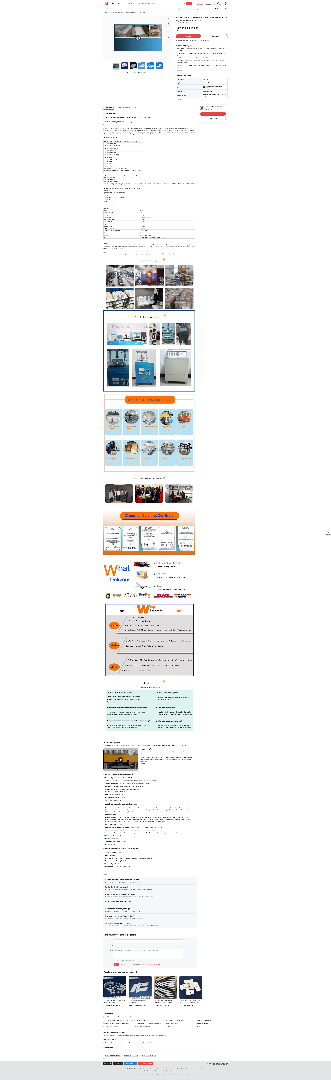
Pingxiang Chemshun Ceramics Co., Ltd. (190, 20)
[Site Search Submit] (189, 3)
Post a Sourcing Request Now (151, 964)
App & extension (206, 9)
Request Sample (204, 40)
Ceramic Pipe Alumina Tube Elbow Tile (144, 808)
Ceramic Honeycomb (202, 1023)
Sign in (226, 4)
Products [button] (131, 3)
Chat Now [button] (216, 36)
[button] (184, 3)
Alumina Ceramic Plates (176, 1051)
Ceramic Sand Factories (127, 1051)
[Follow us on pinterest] (224, 1063)
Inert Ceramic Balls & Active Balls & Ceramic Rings (147, 1023)
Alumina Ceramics (141, 12)
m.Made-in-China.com (169, 1070)
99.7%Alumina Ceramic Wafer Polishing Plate (118, 812)
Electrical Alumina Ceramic (131, 1055)
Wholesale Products (165, 1068)
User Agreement (175, 1074)
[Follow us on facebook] (214, 1063)
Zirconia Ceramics (170, 1027)
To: (112, 945)
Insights (202, 1068)
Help (197, 9)
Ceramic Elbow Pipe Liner (141, 1020)
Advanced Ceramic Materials (131, 1043)
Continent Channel (185, 1068)
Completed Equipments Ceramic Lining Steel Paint (141, 810)
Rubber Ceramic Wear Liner (204, 1020)
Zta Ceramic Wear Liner (120, 810)
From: (111, 941)
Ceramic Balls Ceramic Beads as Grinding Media (116, 1023)
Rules (226, 9)
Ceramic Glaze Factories (143, 1051)
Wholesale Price (175, 1068)
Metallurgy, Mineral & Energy (116, 12)
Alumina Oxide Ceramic (192, 1051)
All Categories (109, 9)
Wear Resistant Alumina (149, 1043)
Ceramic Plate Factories (111, 1051)
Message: (110, 950)
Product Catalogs (128, 1017)
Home (105, 12)
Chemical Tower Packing (172, 1023)
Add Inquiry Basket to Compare (138, 73)
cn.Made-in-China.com (182, 1070)
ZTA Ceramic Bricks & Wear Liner (174, 1020)
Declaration (183, 1074)
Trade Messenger (130, 1063)
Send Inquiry (188, 36)
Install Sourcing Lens (146, 1063)
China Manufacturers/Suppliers (151, 1068)
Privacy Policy (192, 1074)
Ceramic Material (130, 12)
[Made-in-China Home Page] (112, 3)
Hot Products (130, 1068)
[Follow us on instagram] (219, 1063)
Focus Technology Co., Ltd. (153, 1074)
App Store (107, 1063)
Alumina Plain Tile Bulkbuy (149, 1055)
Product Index (195, 1068)
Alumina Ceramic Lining (162, 808)
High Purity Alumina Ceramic (112, 1043)
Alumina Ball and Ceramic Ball (180, 810)
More (104, 1058)
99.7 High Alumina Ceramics (111, 1027)
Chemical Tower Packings (139, 812)
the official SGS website (144, 745)
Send (116, 964)
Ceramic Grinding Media (164, 810)
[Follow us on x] (217, 1063)
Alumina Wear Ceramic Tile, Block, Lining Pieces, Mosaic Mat (119, 1020)
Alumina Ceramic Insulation (209, 1051)
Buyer (188, 9)
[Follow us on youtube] (222, 1063)
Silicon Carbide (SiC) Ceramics (142, 1027)
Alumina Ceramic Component (112, 1055)
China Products (139, 1068)
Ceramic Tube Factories (160, 1051)
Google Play (118, 1063)
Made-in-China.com (158, 1070)
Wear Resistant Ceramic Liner (123, 808)
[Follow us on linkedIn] (227, 1063)
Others (198, 1027)
